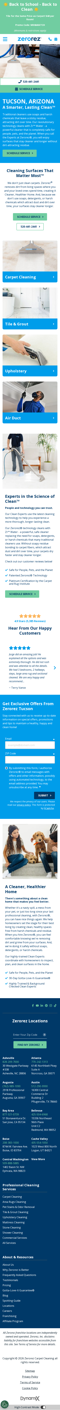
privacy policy (24, 804)
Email (8, 738)
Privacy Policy (30, 1376)
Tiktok (55, 1005)
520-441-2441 (29, 226)
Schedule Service (18, 153)
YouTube (37, 1005)
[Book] (55, 39)
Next (54, 667)
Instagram (50, 1005)
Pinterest (46, 1005)
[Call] (50, 39)
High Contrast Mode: (15, 46)
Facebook (33, 1005)
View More (38, 1159)
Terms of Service (30, 1382)
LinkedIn (42, 1005)
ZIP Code (10, 753)
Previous (5, 667)
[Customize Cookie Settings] (5, 1404)
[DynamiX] (30, 1398)
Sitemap (30, 1370)
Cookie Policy (30, 1388)
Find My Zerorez (29, 1045)
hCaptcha (49, 808)
